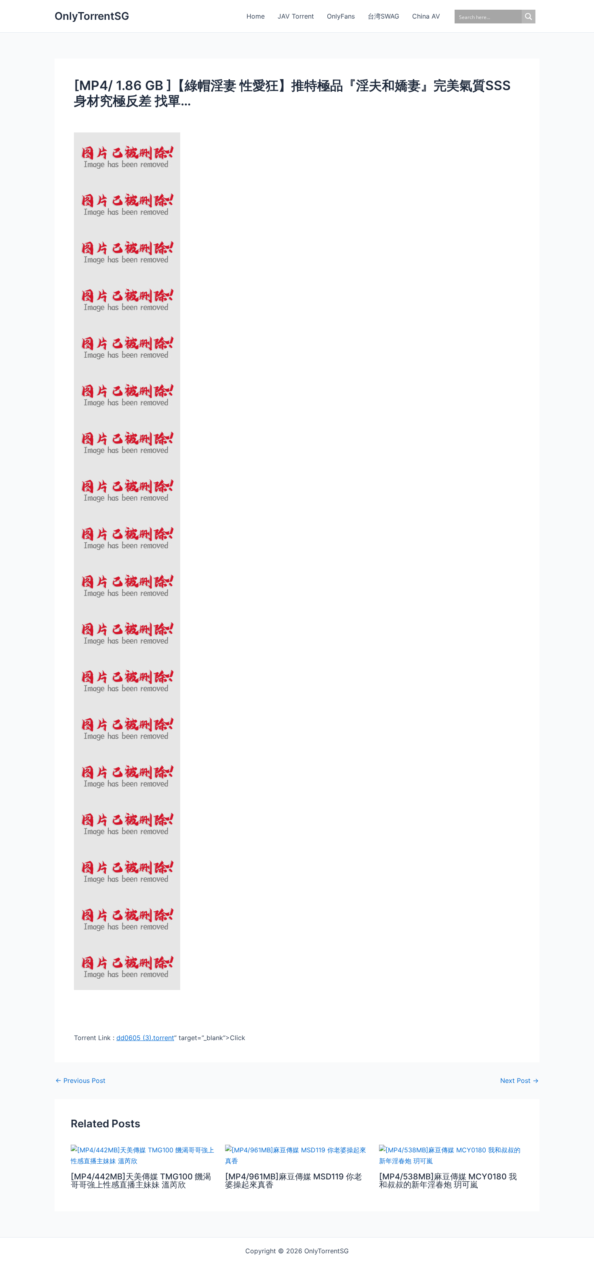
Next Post (519, 1080)
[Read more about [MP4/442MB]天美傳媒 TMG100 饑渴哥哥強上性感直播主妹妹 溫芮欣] (143, 1155)
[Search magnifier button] (528, 16)
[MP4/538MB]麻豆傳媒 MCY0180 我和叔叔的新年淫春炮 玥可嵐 (448, 1180)
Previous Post (80, 1080)
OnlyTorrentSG (92, 16)
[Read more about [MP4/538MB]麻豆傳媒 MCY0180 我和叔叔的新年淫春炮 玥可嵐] (451, 1155)
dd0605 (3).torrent (145, 1038)
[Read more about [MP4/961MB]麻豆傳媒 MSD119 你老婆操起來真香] (297, 1155)
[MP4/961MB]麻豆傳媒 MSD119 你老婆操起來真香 (293, 1180)
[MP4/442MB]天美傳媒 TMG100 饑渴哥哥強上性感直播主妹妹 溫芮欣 (141, 1180)
